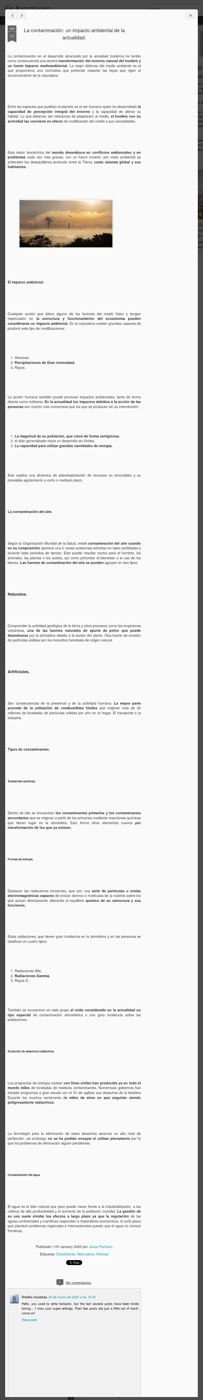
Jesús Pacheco (101, 1246)
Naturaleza (85, 1253)
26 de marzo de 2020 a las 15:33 (72, 1297)
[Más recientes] (12, 15)
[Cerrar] (190, 15)
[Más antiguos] (21, 15)
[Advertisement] (168, 103)
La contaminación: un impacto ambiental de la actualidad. (74, 33)
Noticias (102, 1253)
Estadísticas (65, 1253)
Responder (29, 1319)
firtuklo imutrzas (34, 1297)
